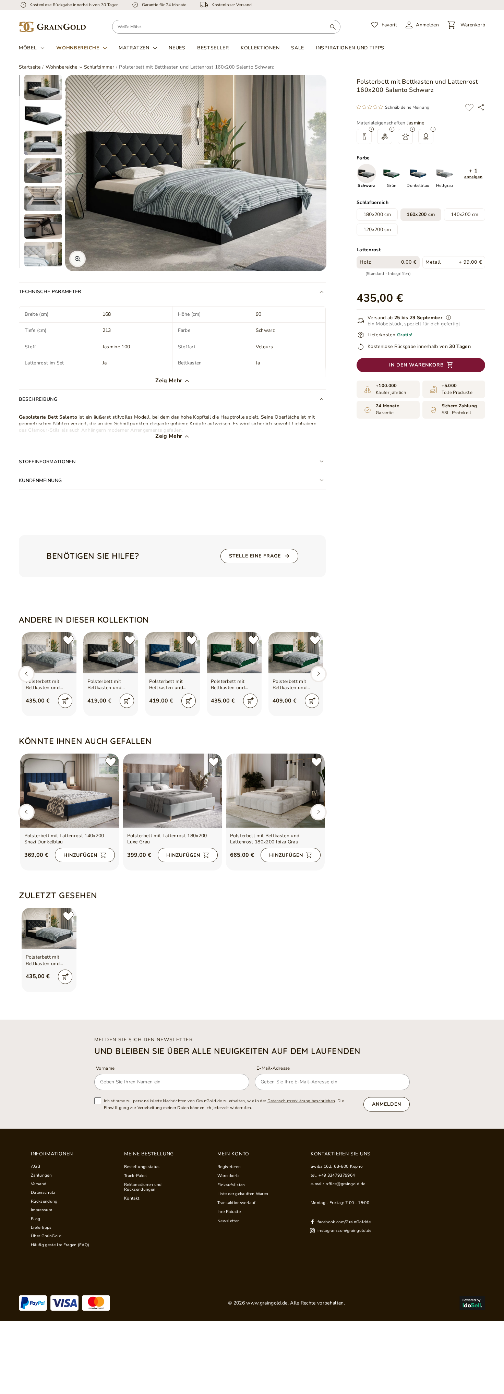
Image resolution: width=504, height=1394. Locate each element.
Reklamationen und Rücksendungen (143, 1187)
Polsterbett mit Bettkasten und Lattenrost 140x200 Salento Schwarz (109, 684)
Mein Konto (233, 1154)
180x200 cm (377, 215)
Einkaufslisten (231, 1184)
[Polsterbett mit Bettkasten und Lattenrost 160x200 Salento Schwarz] (49, 928)
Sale (297, 48)
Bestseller (213, 48)
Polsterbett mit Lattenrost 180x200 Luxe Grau (167, 839)
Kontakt (131, 1198)
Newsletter (228, 1220)
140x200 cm (464, 215)
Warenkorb (228, 1175)
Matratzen (134, 48)
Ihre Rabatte (229, 1211)
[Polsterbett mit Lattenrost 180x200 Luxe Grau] (172, 791)
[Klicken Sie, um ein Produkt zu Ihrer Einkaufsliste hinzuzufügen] (469, 107)
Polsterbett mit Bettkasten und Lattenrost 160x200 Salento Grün (233, 684)
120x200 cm (377, 230)
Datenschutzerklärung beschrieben (301, 1101)
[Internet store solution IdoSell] (472, 1303)
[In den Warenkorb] (65, 701)
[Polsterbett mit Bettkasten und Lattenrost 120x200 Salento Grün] (295, 652)
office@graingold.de (345, 1183)
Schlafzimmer (99, 67)
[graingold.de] (52, 27)
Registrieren (229, 1166)
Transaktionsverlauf (236, 1202)
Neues (177, 48)
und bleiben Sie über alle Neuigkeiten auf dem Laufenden (227, 1051)
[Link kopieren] (481, 107)
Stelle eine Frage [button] (255, 556)
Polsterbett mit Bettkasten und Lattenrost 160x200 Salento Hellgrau (48, 684)
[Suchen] (332, 27)
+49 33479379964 (337, 1175)
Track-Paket (135, 1175)
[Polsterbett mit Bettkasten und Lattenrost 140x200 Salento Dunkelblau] (172, 652)
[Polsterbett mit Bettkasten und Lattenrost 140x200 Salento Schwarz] (110, 652)
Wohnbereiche (77, 48)
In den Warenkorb (416, 365)
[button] (473, 174)
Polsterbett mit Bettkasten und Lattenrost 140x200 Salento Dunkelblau (171, 684)
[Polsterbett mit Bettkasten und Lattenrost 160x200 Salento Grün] (234, 652)
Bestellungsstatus (142, 1166)
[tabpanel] (43, 87)
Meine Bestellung (149, 1154)
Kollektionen (260, 48)
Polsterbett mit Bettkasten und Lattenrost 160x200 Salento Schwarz (48, 960)
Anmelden (386, 1104)
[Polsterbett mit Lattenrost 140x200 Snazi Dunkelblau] (69, 791)
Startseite (29, 67)
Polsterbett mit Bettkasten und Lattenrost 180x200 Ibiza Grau (265, 839)
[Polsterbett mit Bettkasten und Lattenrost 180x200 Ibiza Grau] (275, 791)
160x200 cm (421, 215)
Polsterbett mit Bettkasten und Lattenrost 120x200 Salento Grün (295, 684)
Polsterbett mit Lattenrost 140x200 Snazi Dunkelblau (64, 839)
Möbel (28, 48)
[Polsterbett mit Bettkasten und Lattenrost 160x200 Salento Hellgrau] (49, 652)
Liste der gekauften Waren (242, 1193)
